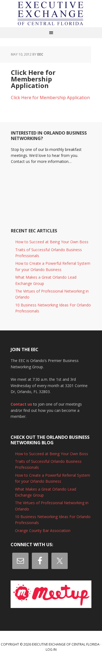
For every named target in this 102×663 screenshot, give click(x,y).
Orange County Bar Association (42, 530)
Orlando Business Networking (51, 13)
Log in (51, 649)
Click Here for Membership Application (50, 98)
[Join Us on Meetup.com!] (51, 594)
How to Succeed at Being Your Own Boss (51, 241)
